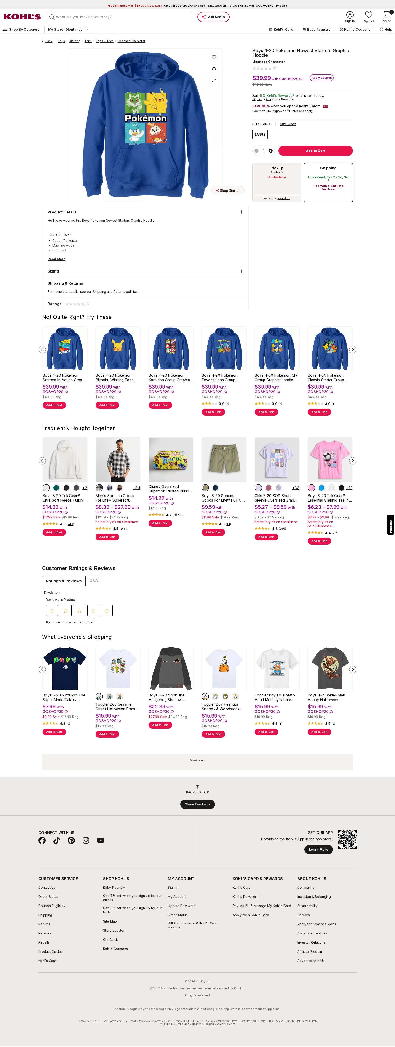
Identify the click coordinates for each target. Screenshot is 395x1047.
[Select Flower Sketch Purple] (278, 487)
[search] (52, 16)
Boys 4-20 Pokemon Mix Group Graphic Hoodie (276, 377)
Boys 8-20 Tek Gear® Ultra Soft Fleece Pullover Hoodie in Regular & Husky (65, 497)
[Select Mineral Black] (66, 487)
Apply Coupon (322, 77)
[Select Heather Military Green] (225, 696)
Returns (119, 292)
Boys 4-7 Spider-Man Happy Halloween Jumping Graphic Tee (326, 697)
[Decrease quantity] (256, 151)
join (268, 99)
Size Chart (288, 124)
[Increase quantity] (271, 151)
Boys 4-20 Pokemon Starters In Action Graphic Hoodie (65, 377)
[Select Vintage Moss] (56, 487)
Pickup (276, 168)
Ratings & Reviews (64, 581)
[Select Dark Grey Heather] (76, 487)
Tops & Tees (105, 41)
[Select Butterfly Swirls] (268, 487)
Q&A (93, 580)
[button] (264, 68)
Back (50, 41)
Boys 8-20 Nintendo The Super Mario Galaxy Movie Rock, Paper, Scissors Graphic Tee (64, 697)
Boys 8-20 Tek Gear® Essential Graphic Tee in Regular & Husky (328, 497)
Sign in (257, 99)
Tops (88, 41)
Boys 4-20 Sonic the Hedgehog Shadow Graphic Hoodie (166, 697)
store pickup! (184, 5)
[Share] (214, 68)
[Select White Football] (331, 487)
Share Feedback (197, 804)
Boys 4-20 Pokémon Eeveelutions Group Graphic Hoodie (220, 377)
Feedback (390, 525)
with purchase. (135, 5)
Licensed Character (131, 41)
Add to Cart (54, 405)
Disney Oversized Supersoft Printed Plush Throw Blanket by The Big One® (171, 488)
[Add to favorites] (214, 56)
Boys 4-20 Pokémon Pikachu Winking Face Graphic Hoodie (114, 377)
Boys (61, 41)
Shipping (328, 168)
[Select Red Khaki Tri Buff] (119, 487)
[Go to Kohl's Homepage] (22, 17)
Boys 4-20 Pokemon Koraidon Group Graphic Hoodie (169, 377)
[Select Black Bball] (341, 487)
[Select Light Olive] (205, 487)
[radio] (276, 182)
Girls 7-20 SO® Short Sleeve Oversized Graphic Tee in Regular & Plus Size (277, 497)
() (227, 403)
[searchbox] (119, 17)
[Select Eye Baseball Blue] (321, 487)
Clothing (74, 41)
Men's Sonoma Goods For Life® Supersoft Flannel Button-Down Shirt (115, 497)
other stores (284, 198)
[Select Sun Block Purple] (258, 487)
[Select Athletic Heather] (109, 696)
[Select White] (99, 696)
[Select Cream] (119, 696)
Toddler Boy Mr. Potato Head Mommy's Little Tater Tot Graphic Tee (275, 697)
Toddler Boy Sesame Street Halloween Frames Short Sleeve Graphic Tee (118, 706)
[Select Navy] (215, 487)
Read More (56, 259)
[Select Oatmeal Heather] (46, 487)
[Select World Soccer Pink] (311, 487)
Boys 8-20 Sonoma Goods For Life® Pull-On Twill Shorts (223, 497)
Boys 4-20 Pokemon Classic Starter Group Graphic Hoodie (326, 377)
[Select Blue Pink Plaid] (109, 487)
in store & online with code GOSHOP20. (247, 5)
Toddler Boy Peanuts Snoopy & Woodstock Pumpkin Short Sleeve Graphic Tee (221, 706)
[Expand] (214, 80)
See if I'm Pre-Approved (269, 111)
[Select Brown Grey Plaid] (99, 487)
